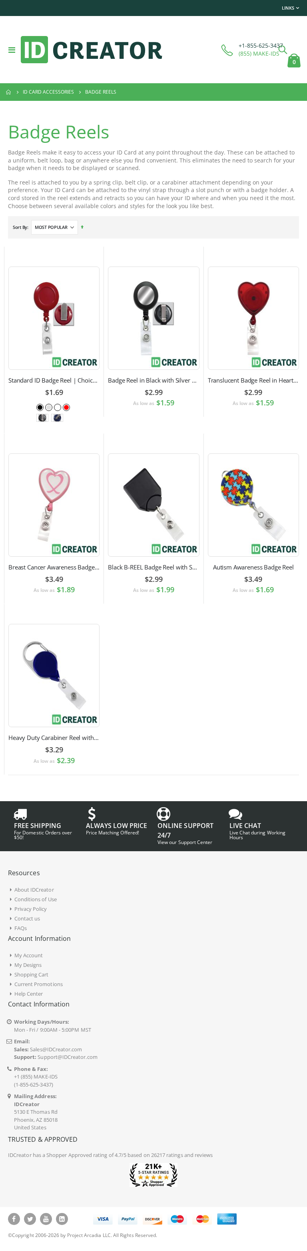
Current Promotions (38, 984)
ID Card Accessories (48, 92)
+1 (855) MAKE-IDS (36, 1076)
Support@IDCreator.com (67, 1057)
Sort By (20, 227)
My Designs (28, 964)
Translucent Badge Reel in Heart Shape (253, 380)
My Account (28, 955)
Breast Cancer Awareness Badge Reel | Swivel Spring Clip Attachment (54, 567)
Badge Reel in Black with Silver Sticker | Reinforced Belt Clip (153, 380)
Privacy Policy (30, 908)
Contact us (27, 918)
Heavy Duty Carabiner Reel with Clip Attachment (54, 738)
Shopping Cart (31, 974)
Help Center (28, 993)
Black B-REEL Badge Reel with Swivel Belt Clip (153, 567)
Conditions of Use (35, 899)
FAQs (20, 928)
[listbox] (54, 406)
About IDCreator (34, 889)
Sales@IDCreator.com (56, 1049)
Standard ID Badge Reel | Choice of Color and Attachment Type (54, 380)
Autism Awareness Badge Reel (253, 567)
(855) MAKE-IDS (259, 53)
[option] (40, 407)
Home (9, 92)
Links (288, 8)
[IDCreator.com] (91, 49)
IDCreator (20, 1155)
